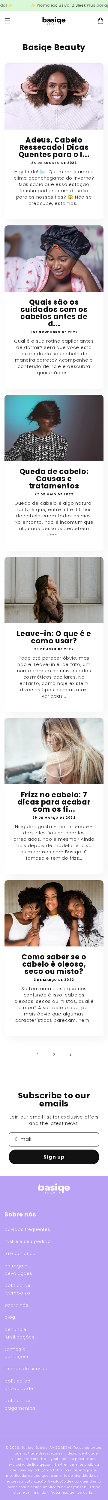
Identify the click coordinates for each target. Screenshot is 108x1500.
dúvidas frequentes (27, 1229)
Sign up (54, 1156)
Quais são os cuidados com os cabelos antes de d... (54, 313)
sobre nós (16, 1305)
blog (9, 1317)
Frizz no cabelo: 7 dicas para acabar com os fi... (53, 802)
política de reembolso (17, 1289)
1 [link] (38, 1055)
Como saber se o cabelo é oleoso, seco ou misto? (54, 964)
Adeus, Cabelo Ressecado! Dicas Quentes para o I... (54, 147)
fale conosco (20, 1254)
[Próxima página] (70, 1055)
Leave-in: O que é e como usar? (54, 637)
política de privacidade (18, 1385)
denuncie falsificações (19, 1333)
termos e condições (17, 1353)
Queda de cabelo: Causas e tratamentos (54, 479)
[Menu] (7, 20)
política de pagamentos (20, 1404)
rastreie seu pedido (27, 1241)
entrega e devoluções (18, 1269)
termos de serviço (26, 1369)
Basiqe (27, 1447)
